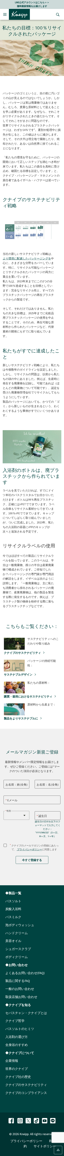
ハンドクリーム (16, 933)
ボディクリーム (16, 957)
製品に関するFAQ (17, 981)
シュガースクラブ (18, 949)
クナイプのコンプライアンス (26, 1093)
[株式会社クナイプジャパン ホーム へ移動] (19, 14)
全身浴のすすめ (16, 1045)
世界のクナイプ (16, 1069)
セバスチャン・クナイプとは (26, 1013)
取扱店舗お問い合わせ (21, 997)
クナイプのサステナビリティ (22, 653)
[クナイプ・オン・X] (29, 1120)
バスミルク (13, 917)
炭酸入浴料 (13, 909)
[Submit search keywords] (56, 14)
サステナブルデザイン (18, 674)
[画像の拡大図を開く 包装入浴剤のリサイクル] (56, 459)
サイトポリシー (45, 1146)
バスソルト (13, 901)
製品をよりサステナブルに (21, 718)
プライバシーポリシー (29, 849)
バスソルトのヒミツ (19, 1029)
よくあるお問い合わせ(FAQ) (25, 973)
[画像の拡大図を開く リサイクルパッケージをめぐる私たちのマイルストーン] (56, 243)
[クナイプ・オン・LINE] (52, 1120)
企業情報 (11, 1061)
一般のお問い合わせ (19, 989)
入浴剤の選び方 (16, 1037)
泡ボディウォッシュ (19, 925)
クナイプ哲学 (15, 1021)
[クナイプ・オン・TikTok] (37, 1120)
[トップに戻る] (58, 1150)
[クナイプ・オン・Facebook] (12, 1120)
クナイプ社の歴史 (18, 1077)
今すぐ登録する (32, 860)
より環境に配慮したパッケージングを (27, 258)
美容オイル (13, 941)
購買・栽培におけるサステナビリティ (28, 696)
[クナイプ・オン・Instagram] (20, 1120)
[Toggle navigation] (4, 14)
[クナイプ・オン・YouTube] (45, 1120)
